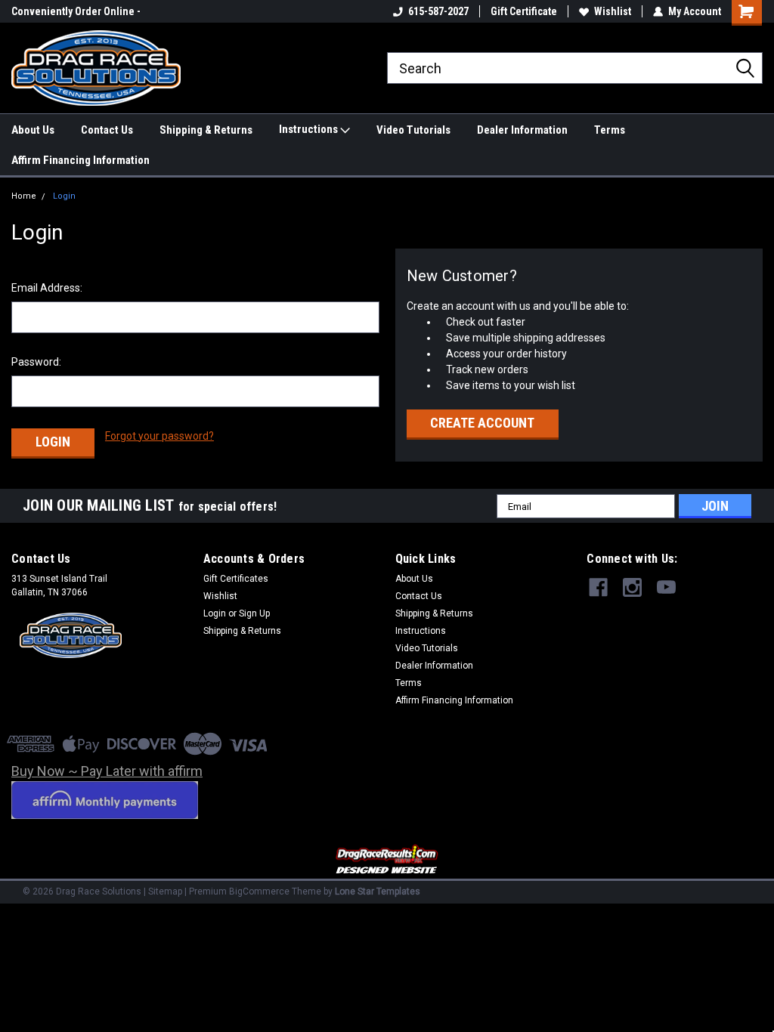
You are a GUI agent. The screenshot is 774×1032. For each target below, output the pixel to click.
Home (23, 196)
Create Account (482, 423)
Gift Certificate (524, 11)
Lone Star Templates (377, 891)
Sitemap (165, 891)
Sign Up (254, 613)
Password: (36, 362)
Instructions (309, 129)
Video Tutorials (413, 130)
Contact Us (107, 130)
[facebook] (598, 587)
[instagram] (632, 587)
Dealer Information (522, 130)
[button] (387, 860)
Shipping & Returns (205, 130)
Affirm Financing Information (80, 160)
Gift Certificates (235, 578)
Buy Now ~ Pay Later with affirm (107, 771)
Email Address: (46, 288)
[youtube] (666, 587)
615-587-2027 (438, 11)
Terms (609, 130)
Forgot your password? (159, 436)
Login (64, 196)
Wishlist (612, 11)
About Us (32, 130)
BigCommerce (259, 891)
